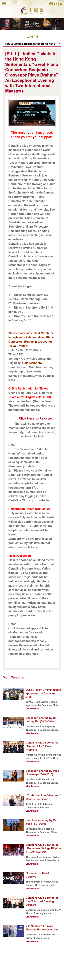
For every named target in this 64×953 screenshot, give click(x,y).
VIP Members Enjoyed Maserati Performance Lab (42, 927)
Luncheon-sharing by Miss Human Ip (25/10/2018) (42, 772)
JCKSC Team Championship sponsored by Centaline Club (43, 693)
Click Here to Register (35, 418)
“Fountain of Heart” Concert (38, 874)
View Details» (32, 708)
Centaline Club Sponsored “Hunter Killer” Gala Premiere (42, 745)
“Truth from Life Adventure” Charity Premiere (43, 797)
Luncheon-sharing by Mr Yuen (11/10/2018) (41, 822)
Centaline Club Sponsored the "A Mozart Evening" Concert (42, 901)
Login (58, 4)
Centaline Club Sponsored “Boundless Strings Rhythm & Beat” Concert (43, 848)
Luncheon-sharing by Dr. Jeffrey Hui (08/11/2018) (41, 719)
